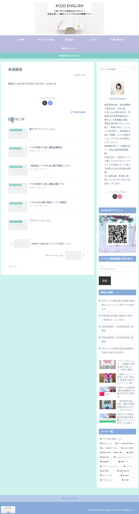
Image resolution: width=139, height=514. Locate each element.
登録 (104, 280)
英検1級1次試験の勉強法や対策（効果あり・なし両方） (117, 317)
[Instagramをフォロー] (50, 103)
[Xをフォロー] (44, 103)
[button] (133, 69)
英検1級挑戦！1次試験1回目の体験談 (118, 339)
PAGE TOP (70, 498)
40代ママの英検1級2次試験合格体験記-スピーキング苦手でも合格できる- (118, 304)
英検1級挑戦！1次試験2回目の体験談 (118, 328)
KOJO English (117, 98)
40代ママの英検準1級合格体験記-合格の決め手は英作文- (118, 350)
